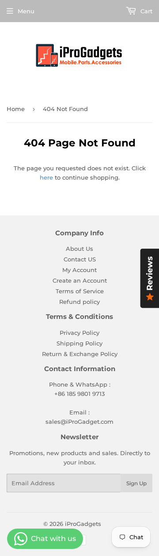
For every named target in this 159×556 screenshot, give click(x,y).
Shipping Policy (79, 343)
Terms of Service (80, 291)
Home (16, 108)
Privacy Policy (79, 332)
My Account (79, 269)
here (46, 177)
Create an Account (80, 280)
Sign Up (136, 483)
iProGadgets (83, 523)
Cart (145, 11)
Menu (26, 11)
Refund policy (79, 301)
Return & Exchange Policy (79, 353)
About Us (79, 248)
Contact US (80, 259)
